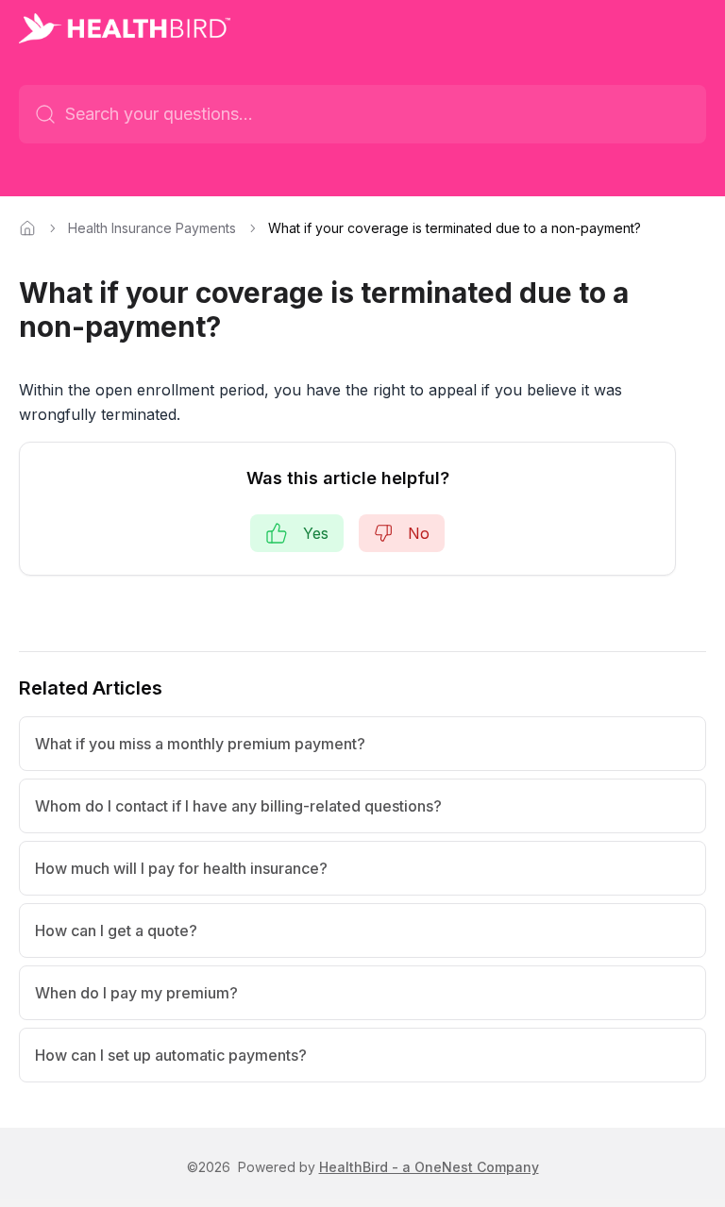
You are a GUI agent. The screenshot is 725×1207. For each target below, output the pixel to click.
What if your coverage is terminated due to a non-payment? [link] (454, 228)
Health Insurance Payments (152, 228)
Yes (316, 533)
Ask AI (659, 114)
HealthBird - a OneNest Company (429, 1167)
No (419, 533)
